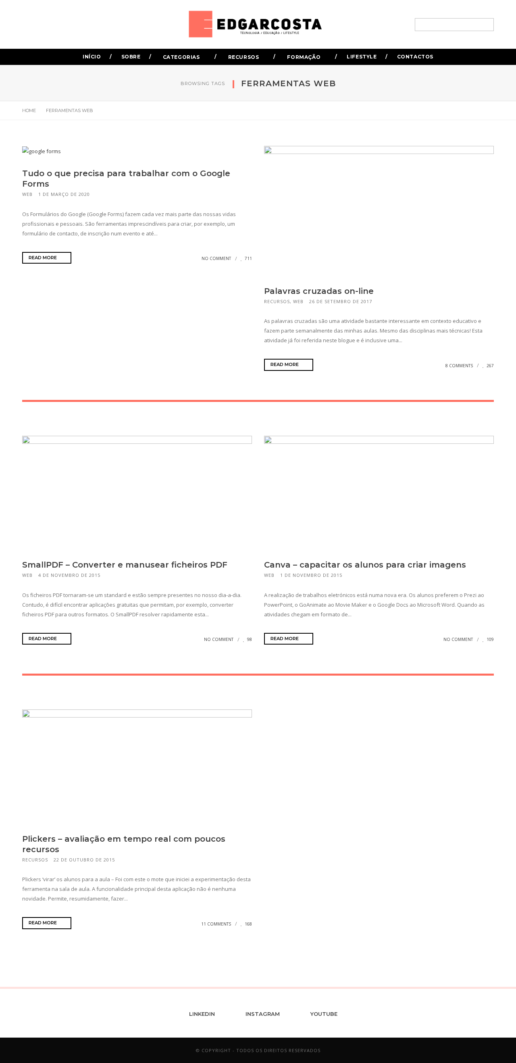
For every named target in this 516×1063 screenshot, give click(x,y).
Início (92, 57)
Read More (43, 257)
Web (27, 194)
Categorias (181, 57)
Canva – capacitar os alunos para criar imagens (365, 565)
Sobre (131, 57)
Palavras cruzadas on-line (319, 291)
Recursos (243, 57)
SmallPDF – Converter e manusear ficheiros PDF (124, 565)
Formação (303, 57)
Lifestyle (362, 57)
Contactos (415, 57)
